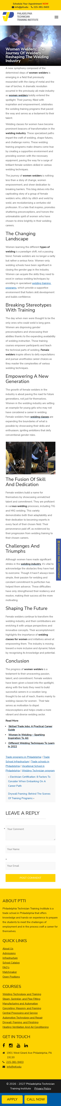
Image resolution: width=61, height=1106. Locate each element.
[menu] (56, 17)
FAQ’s (6, 967)
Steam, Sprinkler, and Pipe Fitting (21, 999)
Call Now (36, 1099)
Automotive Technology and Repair (23, 1017)
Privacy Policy (42, 1088)
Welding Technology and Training (22, 994)
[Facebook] (5, 1046)
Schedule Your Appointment (30, 3)
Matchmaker (10, 972)
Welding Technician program (38, 770)
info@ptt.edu (21, 7)
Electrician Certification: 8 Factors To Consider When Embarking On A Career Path (29, 781)
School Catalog (11, 962)
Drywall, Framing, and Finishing (20, 1022)
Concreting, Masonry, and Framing (22, 1008)
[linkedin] (27, 1046)
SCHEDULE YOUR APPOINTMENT (58, 561)
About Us (8, 948)
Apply (12, 1099)
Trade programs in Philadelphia (23, 757)
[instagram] (11, 1046)
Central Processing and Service (20, 1013)
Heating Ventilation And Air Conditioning (26, 1027)
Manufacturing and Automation (20, 1003)
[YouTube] (19, 1046)
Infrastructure (10, 958)
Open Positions (11, 976)
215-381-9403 (41, 7)
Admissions (9, 953)
